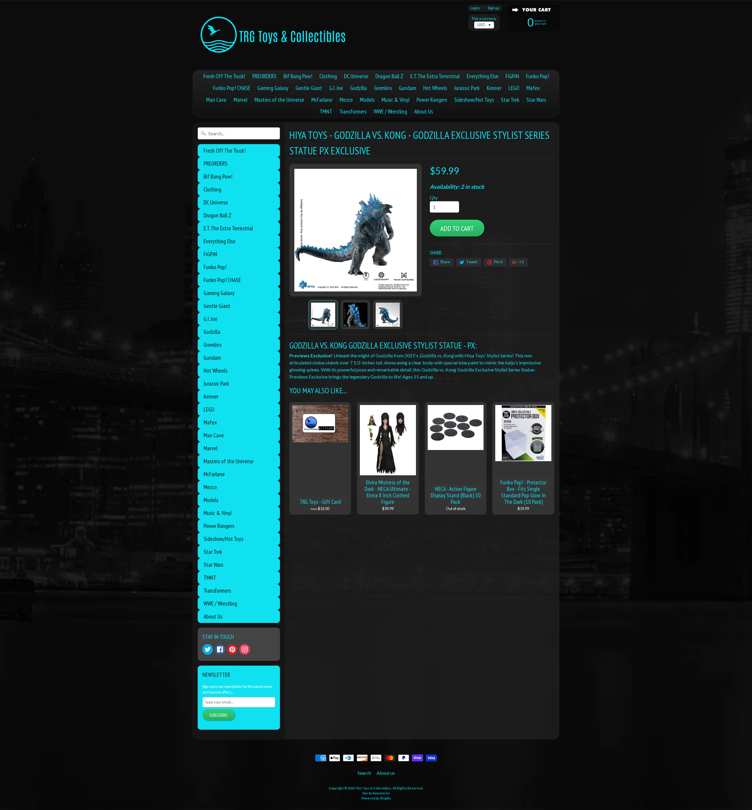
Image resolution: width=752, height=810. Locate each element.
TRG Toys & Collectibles (373, 788)
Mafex (533, 88)
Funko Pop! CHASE (231, 88)
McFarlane (322, 100)
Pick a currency (484, 18)
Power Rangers (432, 100)
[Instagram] (244, 649)
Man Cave (216, 100)
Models (367, 100)
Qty (434, 197)
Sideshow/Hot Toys (474, 100)
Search (364, 773)
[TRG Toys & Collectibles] (273, 35)
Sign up (493, 8)
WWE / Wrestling (390, 111)
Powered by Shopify (376, 798)
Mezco (346, 100)
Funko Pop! (537, 76)
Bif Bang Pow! (297, 76)
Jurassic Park (467, 88)
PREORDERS (264, 76)
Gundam (407, 88)
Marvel (240, 100)
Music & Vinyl (395, 100)
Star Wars (536, 100)
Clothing (328, 76)
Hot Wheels (435, 88)
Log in (475, 8)
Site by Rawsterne (376, 793)
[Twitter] (207, 649)
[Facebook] (220, 649)
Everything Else (482, 76)
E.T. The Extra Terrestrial (435, 76)
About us (386, 773)
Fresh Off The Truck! (224, 76)
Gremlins (383, 88)
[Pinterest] (232, 649)
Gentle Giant (309, 88)
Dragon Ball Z (389, 76)
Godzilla (358, 88)
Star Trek (510, 100)
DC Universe (356, 76)
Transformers (353, 111)
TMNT (326, 111)
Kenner (494, 88)
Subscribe (218, 715)
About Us (423, 111)
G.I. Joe (336, 88)
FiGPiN (512, 76)
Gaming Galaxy (272, 88)
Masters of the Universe (279, 100)
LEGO (513, 88)
